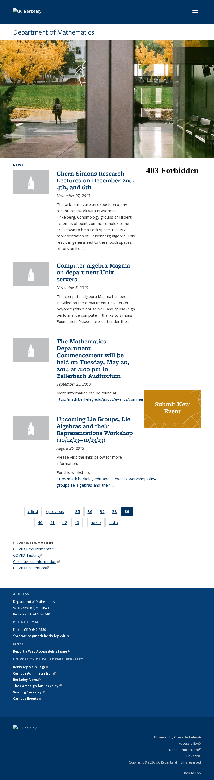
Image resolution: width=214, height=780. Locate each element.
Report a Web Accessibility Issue (41, 651)
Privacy (193, 756)
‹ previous (56, 511)
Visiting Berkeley (29, 692)
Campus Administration (34, 673)
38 (116, 512)
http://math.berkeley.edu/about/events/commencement (107, 399)
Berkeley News (27, 679)
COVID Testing (28, 555)
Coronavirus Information (36, 561)
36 (92, 512)
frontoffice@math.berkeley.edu (41, 636)
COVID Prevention (31, 567)
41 (54, 523)
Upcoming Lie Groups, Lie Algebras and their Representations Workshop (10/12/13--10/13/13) (95, 429)
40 (42, 523)
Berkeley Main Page (31, 667)
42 (66, 523)
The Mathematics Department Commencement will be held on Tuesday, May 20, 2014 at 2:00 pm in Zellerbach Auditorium (93, 358)
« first (35, 511)
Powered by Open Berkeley (177, 737)
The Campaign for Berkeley (37, 686)
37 (104, 512)
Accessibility (190, 743)
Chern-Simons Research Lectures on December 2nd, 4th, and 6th (96, 180)
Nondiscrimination (185, 749)
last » (115, 522)
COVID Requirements (34, 548)
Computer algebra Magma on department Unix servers (93, 272)
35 (79, 512)
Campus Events (27, 698)
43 (79, 523)
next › (98, 522)
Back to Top (192, 773)
